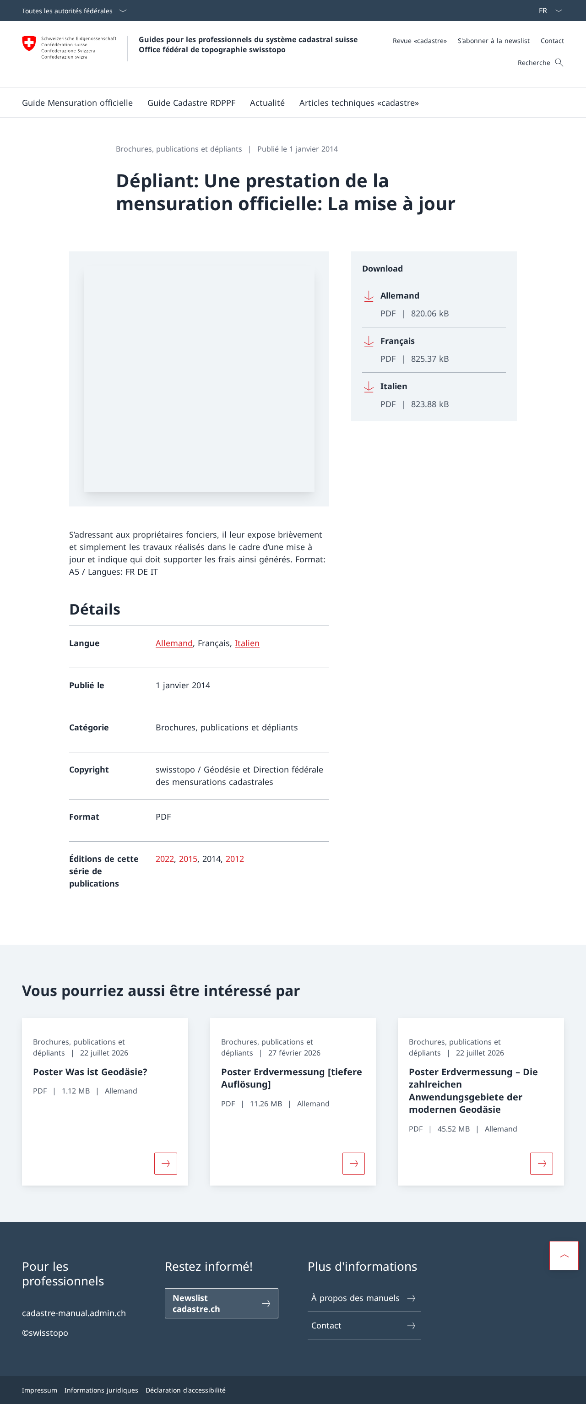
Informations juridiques (101, 1390)
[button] (77, 102)
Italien (247, 642)
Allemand (174, 642)
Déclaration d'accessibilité (186, 1390)
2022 (165, 858)
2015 (188, 858)
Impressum (39, 1390)
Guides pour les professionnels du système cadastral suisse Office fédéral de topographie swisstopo (249, 44)
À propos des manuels (355, 1297)
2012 (235, 858)
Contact (326, 1325)
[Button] (165, 1164)
